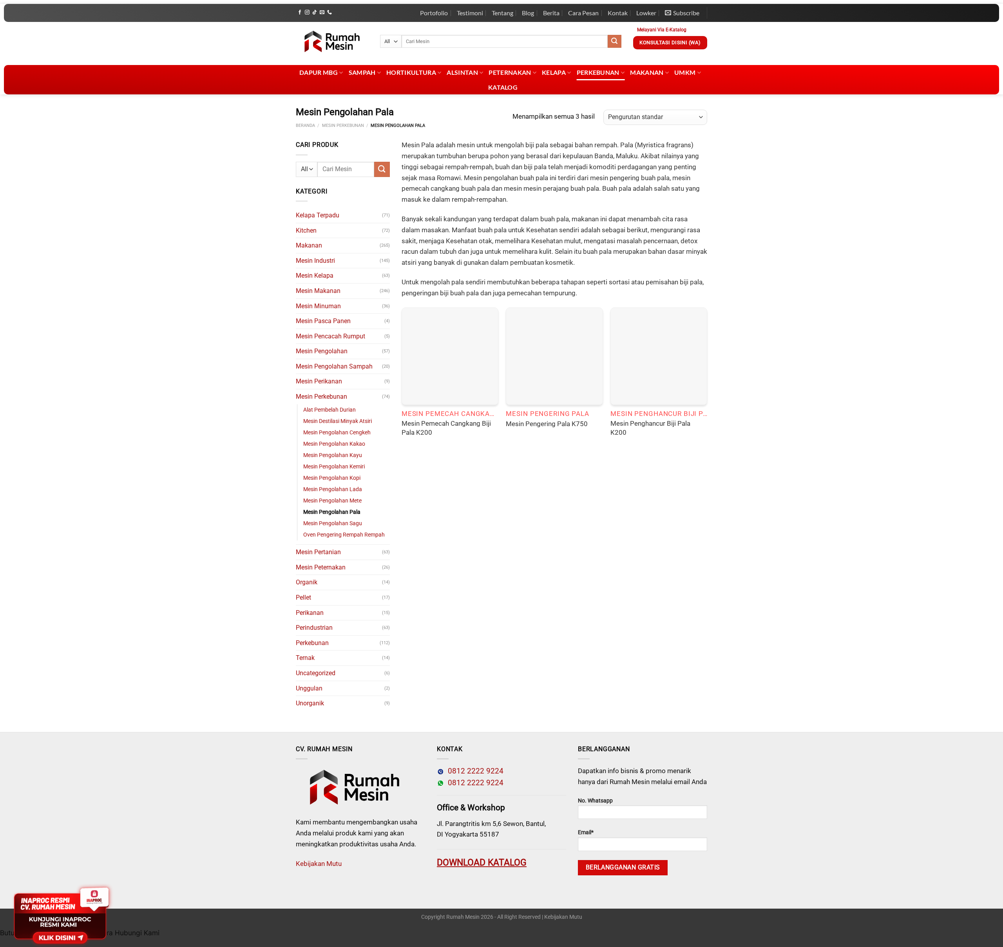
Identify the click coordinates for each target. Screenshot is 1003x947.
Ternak (305, 657)
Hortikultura (411, 72)
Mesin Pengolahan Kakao (334, 444)
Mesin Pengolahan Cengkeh (337, 432)
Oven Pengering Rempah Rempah (344, 534)
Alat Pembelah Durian (329, 410)
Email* (586, 832)
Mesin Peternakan (321, 567)
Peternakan (510, 72)
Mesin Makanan (318, 291)
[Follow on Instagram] (307, 12)
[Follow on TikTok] (314, 12)
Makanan (646, 72)
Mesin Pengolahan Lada (332, 489)
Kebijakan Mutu (319, 863)
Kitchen (306, 230)
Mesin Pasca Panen (323, 321)
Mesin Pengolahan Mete (332, 500)
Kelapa (554, 72)
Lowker (646, 12)
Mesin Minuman (318, 306)
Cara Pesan (583, 12)
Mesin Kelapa (314, 275)
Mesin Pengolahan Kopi (331, 478)
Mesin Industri (315, 260)
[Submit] (614, 41)
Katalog (503, 87)
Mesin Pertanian (318, 552)
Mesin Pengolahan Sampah (334, 366)
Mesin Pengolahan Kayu (332, 455)
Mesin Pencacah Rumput (330, 336)
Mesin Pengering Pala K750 (547, 424)
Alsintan (462, 72)
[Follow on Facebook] (299, 12)
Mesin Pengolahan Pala (331, 512)
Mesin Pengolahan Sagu (332, 523)
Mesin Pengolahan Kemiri (334, 466)
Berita (551, 12)
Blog (528, 12)
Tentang (502, 12)
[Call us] (329, 12)
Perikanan (310, 612)
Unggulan (309, 688)
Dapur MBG (318, 72)
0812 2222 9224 (473, 771)
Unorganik (310, 703)
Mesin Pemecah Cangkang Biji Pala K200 (446, 427)
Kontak (618, 12)
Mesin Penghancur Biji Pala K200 (650, 427)
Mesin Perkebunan (343, 125)
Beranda (305, 125)
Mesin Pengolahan (322, 351)
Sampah (362, 72)
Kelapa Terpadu (317, 215)
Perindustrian (314, 627)
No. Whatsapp (595, 800)
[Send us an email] (322, 12)
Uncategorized (315, 673)
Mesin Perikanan (319, 381)
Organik (306, 582)
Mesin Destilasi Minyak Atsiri (337, 421)
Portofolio (434, 12)
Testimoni (470, 12)
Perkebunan (598, 72)
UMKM (684, 72)
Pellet (303, 597)
